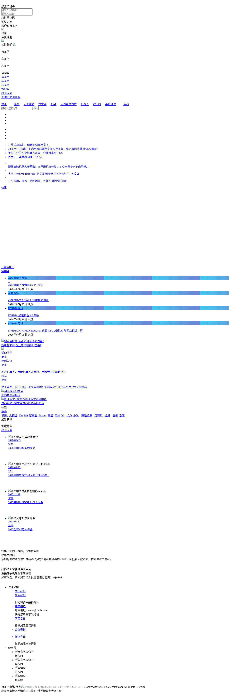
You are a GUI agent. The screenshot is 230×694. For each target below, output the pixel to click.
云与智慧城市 (68, 104)
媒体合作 (20, 636)
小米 (76, 415)
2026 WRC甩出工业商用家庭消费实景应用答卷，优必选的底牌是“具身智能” (53, 148)
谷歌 (115, 415)
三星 (50, 415)
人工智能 (29, 104)
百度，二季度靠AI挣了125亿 (25, 157)
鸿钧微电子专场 (17, 278)
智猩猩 (5, 89)
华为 (69, 415)
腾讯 (5, 415)
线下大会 (6, 93)
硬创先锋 (6, 360)
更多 (4, 356)
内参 (4, 376)
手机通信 (110, 104)
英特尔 (98, 415)
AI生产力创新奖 (10, 97)
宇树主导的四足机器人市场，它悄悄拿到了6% (35, 153)
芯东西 (5, 85)
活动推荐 (6, 352)
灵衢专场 (13, 293)
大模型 (13, 415)
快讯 (4, 104)
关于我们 (20, 591)
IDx (21, 415)
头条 (17, 104)
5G (62, 415)
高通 (84, 415)
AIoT (53, 104)
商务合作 (20, 618)
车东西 (5, 81)
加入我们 (20, 595)
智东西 (5, 77)
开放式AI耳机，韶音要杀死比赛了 (28, 144)
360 (26, 415)
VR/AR (97, 104)
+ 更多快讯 (7, 267)
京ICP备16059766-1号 (72, 686)
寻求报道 (20, 606)
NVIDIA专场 (15, 308)
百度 (122, 415)
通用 (107, 415)
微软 (89, 415)
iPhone (42, 415)
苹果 (57, 415)
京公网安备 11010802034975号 (41, 686)
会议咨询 (20, 629)
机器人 (85, 104)
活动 (126, 104)
